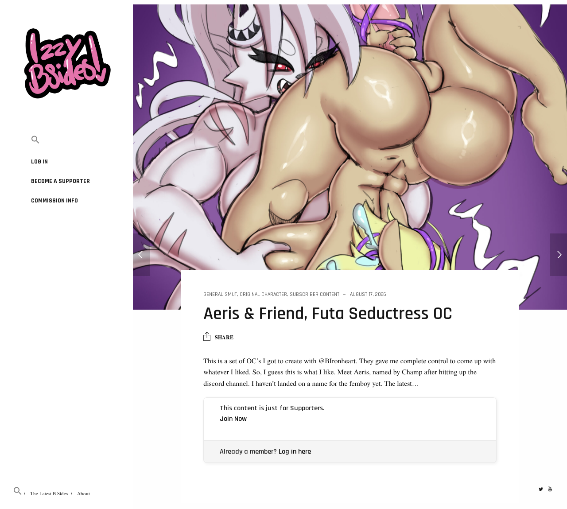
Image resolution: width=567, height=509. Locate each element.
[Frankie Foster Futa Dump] (141, 254)
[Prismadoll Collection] (558, 254)
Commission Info (54, 201)
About (83, 493)
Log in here (295, 451)
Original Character (263, 294)
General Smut (220, 294)
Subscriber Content (314, 294)
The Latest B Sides (49, 493)
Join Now (233, 419)
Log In (39, 162)
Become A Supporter (60, 181)
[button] (66, 140)
